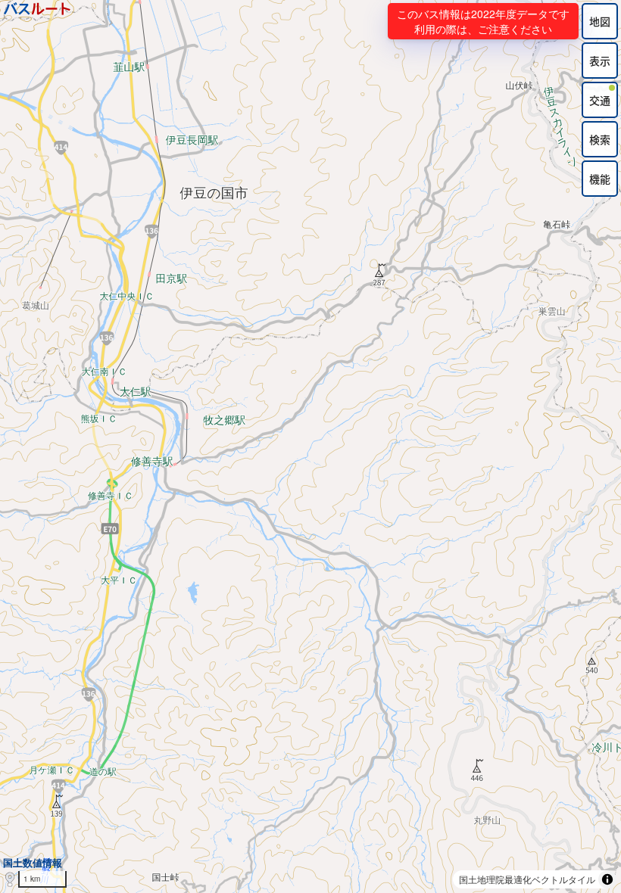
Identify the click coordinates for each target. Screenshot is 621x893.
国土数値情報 (32, 862)
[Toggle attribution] (607, 879)
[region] (310, 446)
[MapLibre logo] (10, 879)
